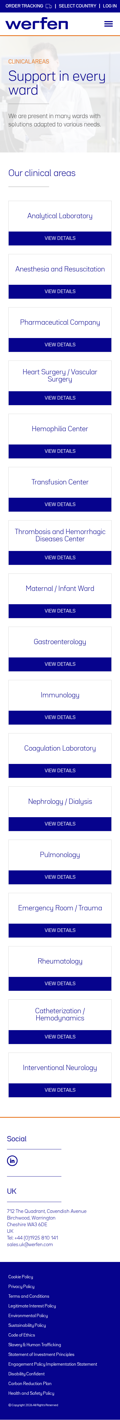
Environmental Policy (28, 1316)
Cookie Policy (20, 1277)
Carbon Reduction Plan (30, 1384)
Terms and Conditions (28, 1297)
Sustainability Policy (27, 1326)
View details (60, 238)
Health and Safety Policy (31, 1394)
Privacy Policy (21, 1287)
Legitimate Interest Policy (32, 1306)
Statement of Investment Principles (41, 1355)
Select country (77, 6)
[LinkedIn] (12, 1160)
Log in (110, 6)
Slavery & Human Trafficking (34, 1345)
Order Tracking (24, 6)
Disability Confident (26, 1374)
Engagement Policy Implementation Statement (52, 1364)
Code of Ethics (21, 1335)
